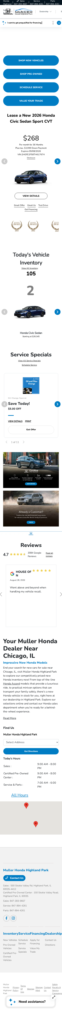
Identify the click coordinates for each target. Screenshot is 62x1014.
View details (31, 196)
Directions (50, 944)
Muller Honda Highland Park (7, 989)
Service (24, 933)
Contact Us (16, 878)
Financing (37, 933)
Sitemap (30, 989)
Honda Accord (11, 684)
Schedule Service (29, 365)
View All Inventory (29, 268)
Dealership (53, 933)
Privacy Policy (16, 989)
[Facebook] (6, 918)
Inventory (10, 933)
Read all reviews (49, 554)
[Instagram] (13, 918)
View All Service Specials (29, 360)
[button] (26, 805)
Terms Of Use (23, 989)
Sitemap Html (39, 989)
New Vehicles (10, 940)
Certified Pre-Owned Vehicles (10, 957)
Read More (9, 718)
